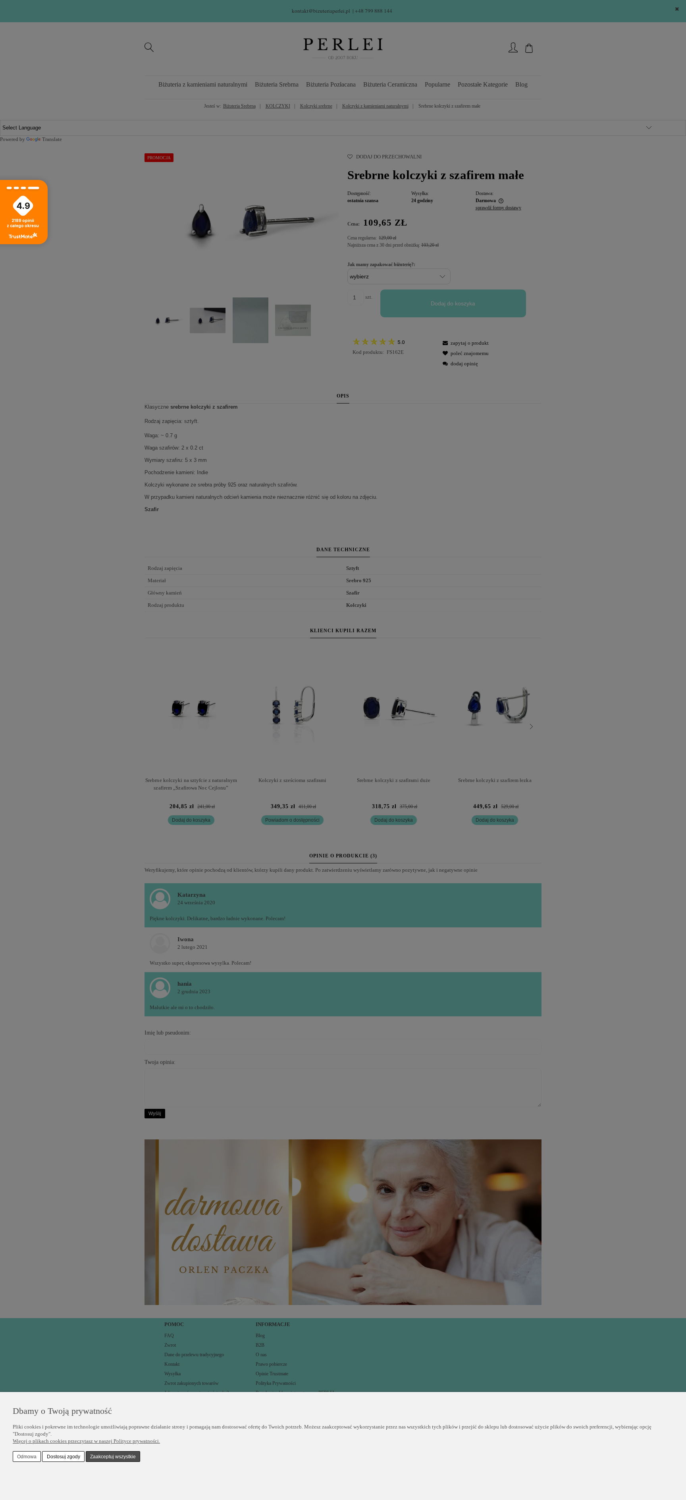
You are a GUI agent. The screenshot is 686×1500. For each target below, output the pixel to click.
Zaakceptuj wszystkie (113, 1456)
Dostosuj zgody (63, 1456)
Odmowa (27, 1456)
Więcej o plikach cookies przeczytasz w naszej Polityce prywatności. (86, 1441)
